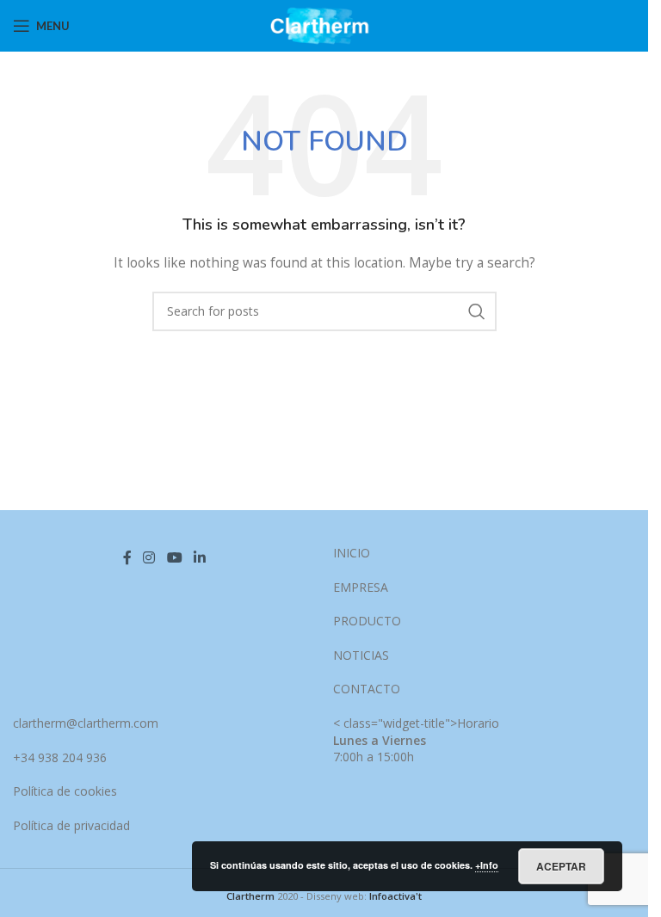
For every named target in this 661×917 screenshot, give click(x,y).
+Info (486, 865)
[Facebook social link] (127, 557)
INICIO (351, 553)
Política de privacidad (71, 825)
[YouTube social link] (174, 557)
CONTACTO (366, 688)
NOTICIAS (361, 655)
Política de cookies (65, 791)
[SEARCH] (477, 311)
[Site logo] (324, 24)
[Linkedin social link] (199, 557)
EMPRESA (360, 587)
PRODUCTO (367, 620)
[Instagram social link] (149, 557)
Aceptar (561, 866)
